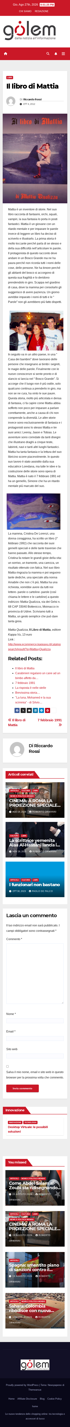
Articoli (14, 791)
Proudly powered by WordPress (22, 1385)
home (35, 1406)
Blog (42, 1398)
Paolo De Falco (42, 891)
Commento (14, 939)
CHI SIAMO (25, 11)
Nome (11, 1013)
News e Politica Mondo (22, 796)
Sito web (11, 1049)
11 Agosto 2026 (22, 1317)
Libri (9, 77)
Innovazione (15, 1122)
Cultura (26, 791)
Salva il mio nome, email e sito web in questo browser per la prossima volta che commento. (35, 1075)
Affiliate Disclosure (27, 1398)
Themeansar (34, 1389)
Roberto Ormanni (44, 812)
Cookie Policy (54, 1398)
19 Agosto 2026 (22, 1235)
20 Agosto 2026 (22, 1194)
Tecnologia (30, 1122)
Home (11, 1398)
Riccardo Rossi (32, 99)
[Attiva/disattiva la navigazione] (63, 53)
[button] (47, 53)
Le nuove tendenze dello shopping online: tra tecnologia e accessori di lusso (35, 1416)
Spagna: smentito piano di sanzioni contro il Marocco (34, 1269)
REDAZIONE (41, 11)
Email (10, 1031)
